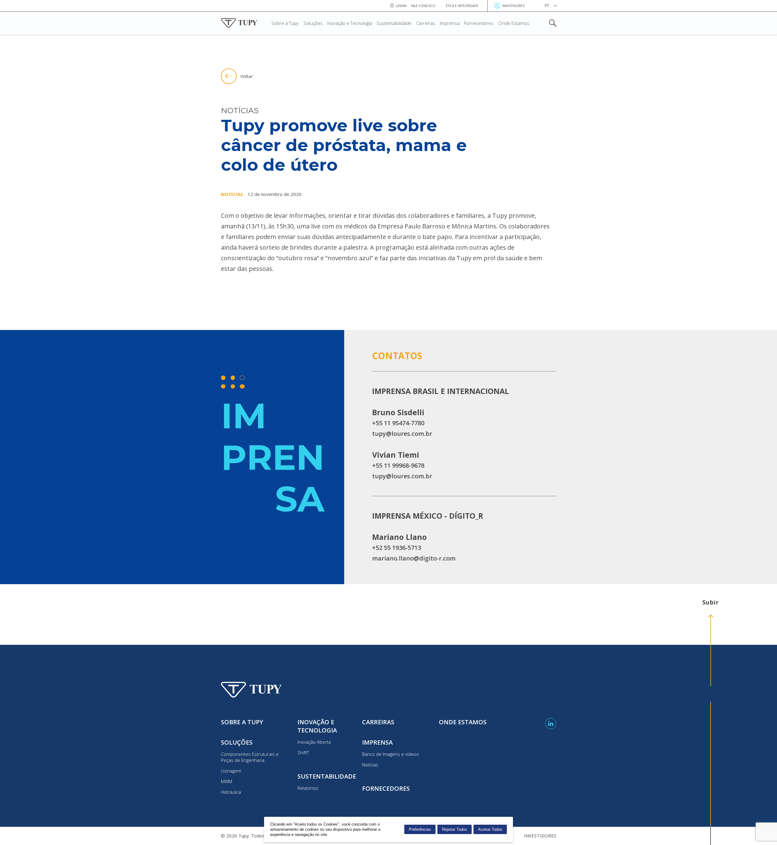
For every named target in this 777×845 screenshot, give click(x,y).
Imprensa (450, 23)
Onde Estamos (513, 23)
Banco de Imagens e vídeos (390, 754)
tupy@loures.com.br (402, 433)
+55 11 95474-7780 (398, 423)
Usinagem (231, 771)
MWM (226, 781)
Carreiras (425, 23)
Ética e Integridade (462, 6)
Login (401, 6)
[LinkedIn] (550, 723)
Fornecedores (479, 23)
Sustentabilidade (394, 23)
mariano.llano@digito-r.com (414, 558)
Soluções (313, 23)
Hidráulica (231, 792)
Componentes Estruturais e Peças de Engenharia (250, 757)
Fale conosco (423, 6)
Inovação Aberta (314, 742)
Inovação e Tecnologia (349, 23)
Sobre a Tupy (285, 23)
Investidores (513, 6)
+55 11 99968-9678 (398, 465)
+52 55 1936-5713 (396, 548)
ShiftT (303, 752)
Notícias (370, 765)
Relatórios (307, 788)
